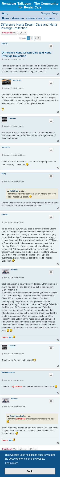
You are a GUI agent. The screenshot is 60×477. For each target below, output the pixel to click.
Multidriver (6, 147)
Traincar (14, 270)
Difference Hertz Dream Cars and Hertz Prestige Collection (29, 26)
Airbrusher (17, 80)
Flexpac (5, 214)
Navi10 (4, 43)
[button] (38, 38)
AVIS (10, 337)
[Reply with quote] (51, 46)
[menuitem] (5, 14)
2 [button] (31, 38)
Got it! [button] (30, 471)
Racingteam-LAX (8, 372)
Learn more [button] (11, 463)
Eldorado (12, 118)
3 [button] (35, 38)
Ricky (4, 174)
